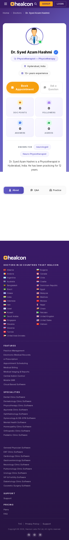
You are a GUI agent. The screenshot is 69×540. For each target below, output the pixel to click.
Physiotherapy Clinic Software (18, 405)
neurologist (42, 147)
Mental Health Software (15, 422)
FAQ (6, 514)
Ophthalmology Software (16, 414)
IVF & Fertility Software (15, 477)
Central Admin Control (14, 376)
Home (6, 13)
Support (8, 498)
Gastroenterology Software (17, 460)
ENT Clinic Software (13, 452)
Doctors (17, 13)
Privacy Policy (32, 524)
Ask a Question (53, 87)
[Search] (35, 4)
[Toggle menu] (5, 4)
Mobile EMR (9, 380)
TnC (20, 524)
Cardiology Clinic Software (17, 456)
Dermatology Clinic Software (17, 401)
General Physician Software (17, 447)
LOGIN (60, 3)
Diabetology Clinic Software (17, 481)
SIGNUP (46, 3)
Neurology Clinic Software (16, 464)
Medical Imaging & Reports (16, 371)
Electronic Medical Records (17, 355)
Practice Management (14, 350)
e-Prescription (11, 359)
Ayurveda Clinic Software (16, 409)
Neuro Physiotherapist (34, 154)
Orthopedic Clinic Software (17, 431)
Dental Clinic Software (14, 397)
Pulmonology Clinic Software (18, 469)
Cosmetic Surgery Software (17, 485)
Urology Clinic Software (15, 473)
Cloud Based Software (14, 384)
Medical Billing (11, 367)
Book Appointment (25, 87)
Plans (6, 509)
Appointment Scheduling (16, 363)
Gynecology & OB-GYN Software (20, 418)
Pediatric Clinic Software (15, 435)
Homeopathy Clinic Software (17, 426)
